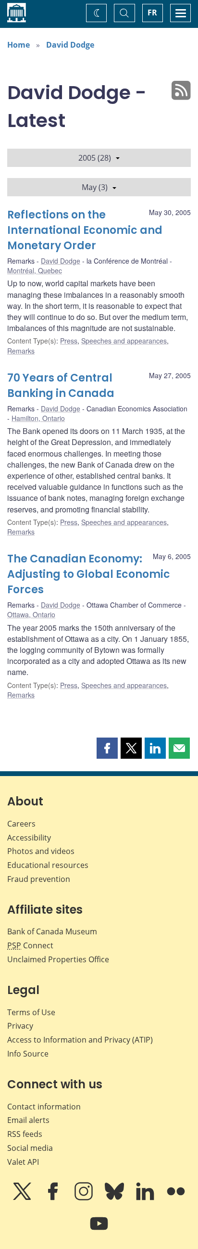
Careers (21, 823)
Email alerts (28, 1120)
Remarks (21, 351)
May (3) (95, 187)
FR (152, 12)
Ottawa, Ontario (31, 614)
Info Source (28, 1053)
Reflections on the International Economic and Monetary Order (84, 230)
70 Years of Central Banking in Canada (60, 385)
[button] (107, 748)
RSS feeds (24, 1134)
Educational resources (47, 865)
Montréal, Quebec (34, 270)
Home (18, 44)
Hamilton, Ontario (38, 418)
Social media (30, 1148)
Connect (30, 945)
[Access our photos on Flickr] (175, 1198)
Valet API (23, 1162)
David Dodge (70, 44)
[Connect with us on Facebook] (53, 1198)
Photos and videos (40, 851)
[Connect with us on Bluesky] (115, 1198)
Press (68, 340)
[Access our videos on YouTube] (99, 1230)
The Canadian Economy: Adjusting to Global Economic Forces (88, 574)
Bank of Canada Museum (52, 931)
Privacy (20, 1025)
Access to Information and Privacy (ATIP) (80, 1039)
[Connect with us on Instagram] (84, 1198)
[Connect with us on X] (23, 1198)
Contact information (44, 1106)
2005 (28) (94, 158)
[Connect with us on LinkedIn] (146, 1198)
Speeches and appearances (124, 340)
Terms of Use (31, 1012)
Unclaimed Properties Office (58, 959)
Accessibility (29, 837)
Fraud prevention (38, 879)
